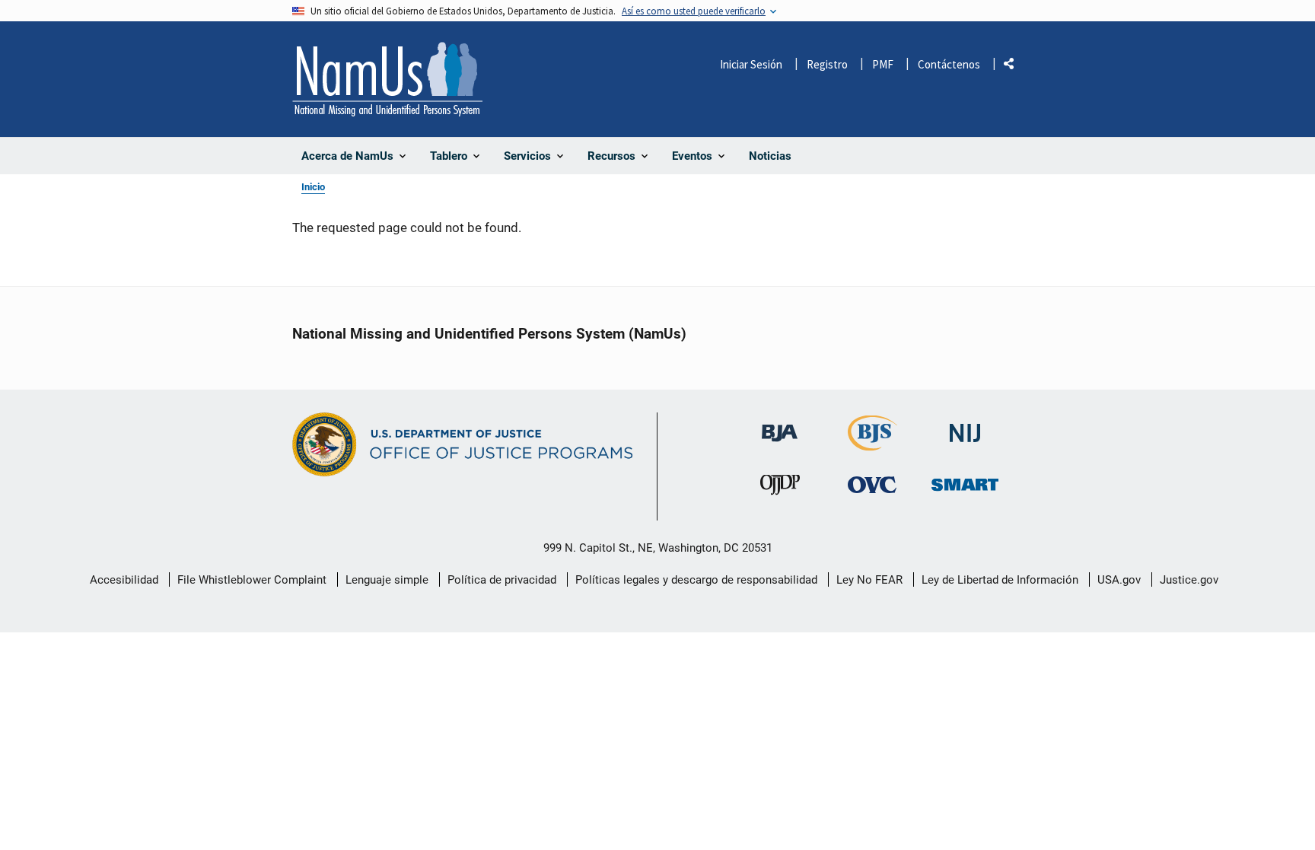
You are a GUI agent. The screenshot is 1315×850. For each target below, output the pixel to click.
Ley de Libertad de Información (1000, 580)
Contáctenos (949, 64)
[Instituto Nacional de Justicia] (965, 426)
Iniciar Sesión (751, 64)
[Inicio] (387, 79)
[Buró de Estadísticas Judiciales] (872, 444)
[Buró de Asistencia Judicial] (780, 426)
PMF (882, 64)
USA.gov (1119, 580)
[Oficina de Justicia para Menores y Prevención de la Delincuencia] (780, 488)
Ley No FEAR (869, 580)
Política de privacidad (501, 580)
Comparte (1014, 66)
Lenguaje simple (386, 580)
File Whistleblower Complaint (251, 580)
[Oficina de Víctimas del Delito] (872, 484)
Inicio (313, 187)
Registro (827, 64)
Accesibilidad (124, 580)
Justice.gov (1189, 580)
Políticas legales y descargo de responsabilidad (696, 580)
